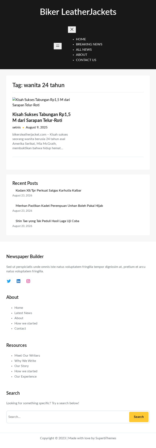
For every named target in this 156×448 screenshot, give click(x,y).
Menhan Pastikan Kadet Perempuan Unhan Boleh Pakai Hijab (59, 205)
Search (139, 416)
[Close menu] (72, 29)
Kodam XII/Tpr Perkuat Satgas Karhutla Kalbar (48, 190)
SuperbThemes (105, 438)
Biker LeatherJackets (78, 12)
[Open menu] (58, 46)
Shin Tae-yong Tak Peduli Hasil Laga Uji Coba (47, 221)
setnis (16, 127)
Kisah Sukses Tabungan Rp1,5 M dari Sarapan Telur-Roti (41, 117)
